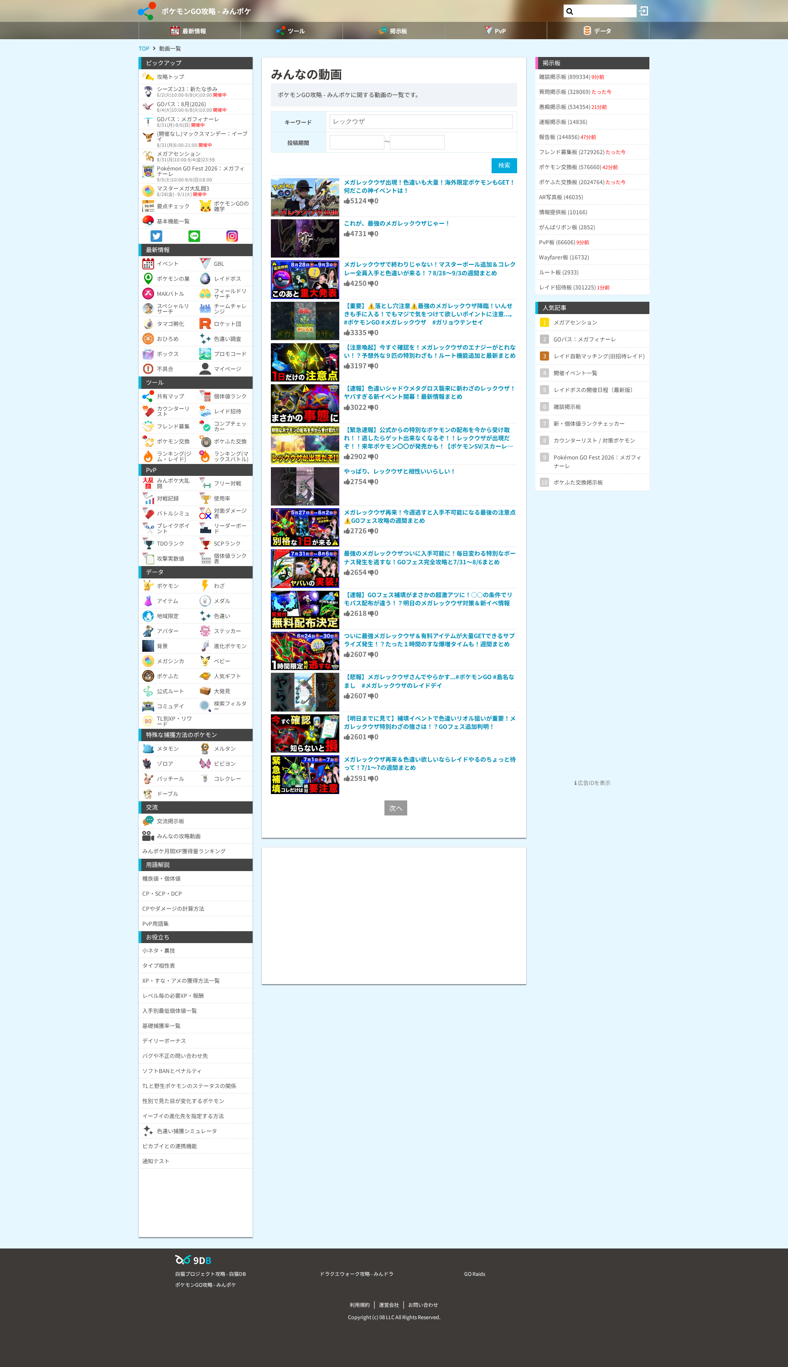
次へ (396, 808)
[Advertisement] (394, 911)
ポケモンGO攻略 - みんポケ (206, 10)
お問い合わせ (423, 1304)
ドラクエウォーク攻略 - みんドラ (357, 1273)
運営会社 (389, 1304)
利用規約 (360, 1304)
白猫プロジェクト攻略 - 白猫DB (210, 1273)
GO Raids (474, 1273)
